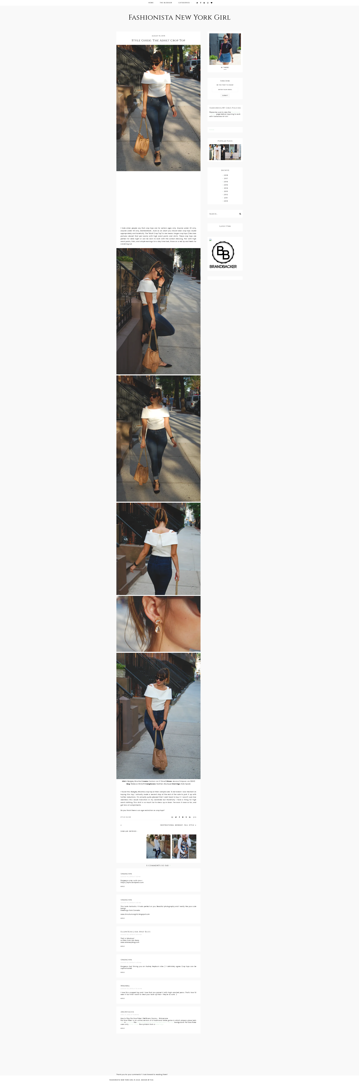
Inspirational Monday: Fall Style (177, 825)
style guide (126, 817)
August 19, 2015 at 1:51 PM (131, 876)
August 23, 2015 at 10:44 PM (131, 988)
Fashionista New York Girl (179, 17)
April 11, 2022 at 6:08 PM (130, 1015)
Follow (211, 130)
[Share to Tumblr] (186, 817)
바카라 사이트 (134, 1024)
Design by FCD (147, 1080)
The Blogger (166, 3)
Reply (123, 886)
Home (151, 3)
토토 (122, 1022)
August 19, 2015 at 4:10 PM (131, 903)
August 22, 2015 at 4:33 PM (131, 962)
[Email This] (172, 817)
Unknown (126, 874)
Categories (184, 3)
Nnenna (125, 986)
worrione (129, 1022)
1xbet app (159, 1024)
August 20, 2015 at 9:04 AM (131, 934)
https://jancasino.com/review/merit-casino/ (155, 1022)
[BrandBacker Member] (225, 255)
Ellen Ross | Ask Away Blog (136, 931)
